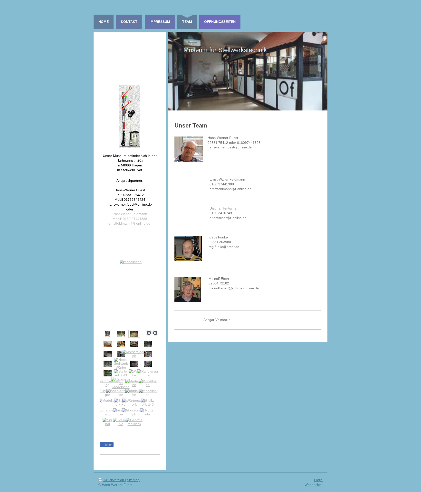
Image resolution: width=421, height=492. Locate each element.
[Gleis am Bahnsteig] (107, 334)
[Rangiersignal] (147, 373)
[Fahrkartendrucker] (148, 354)
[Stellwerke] (121, 412)
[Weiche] (134, 373)
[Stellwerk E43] (121, 373)
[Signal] (107, 422)
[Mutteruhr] (147, 412)
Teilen (108, 444)
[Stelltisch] (108, 354)
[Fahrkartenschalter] (120, 393)
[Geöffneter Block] (134, 422)
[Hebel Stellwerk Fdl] (134, 364)
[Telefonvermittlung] (107, 383)
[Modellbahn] (128, 294)
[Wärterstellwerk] (134, 402)
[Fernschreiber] (134, 344)
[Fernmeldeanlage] (121, 354)
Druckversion (114, 480)
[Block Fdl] (148, 364)
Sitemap (133, 480)
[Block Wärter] (108, 373)
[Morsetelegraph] (134, 354)
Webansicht (314, 485)
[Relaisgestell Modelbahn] (121, 383)
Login (318, 480)
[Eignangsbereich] (107, 412)
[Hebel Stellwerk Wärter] (121, 363)
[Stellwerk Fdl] (121, 402)
